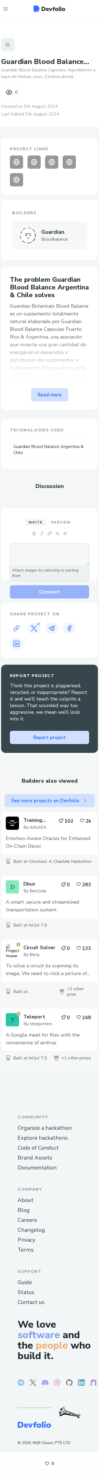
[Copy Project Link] (16, 628)
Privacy (26, 1240)
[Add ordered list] (65, 533)
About (26, 1200)
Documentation (37, 1167)
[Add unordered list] (57, 533)
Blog (24, 1210)
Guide (25, 1282)
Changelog (31, 1230)
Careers (27, 1220)
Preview (61, 522)
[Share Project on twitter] (34, 628)
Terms (26, 1250)
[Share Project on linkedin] (16, 643)
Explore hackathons (43, 1138)
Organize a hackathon (45, 1128)
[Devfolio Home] (49, 9)
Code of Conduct (38, 1148)
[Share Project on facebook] (69, 628)
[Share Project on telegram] (51, 628)
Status (26, 1292)
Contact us (31, 1302)
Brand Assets (35, 1157)
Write (35, 522)
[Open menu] (5, 8)
